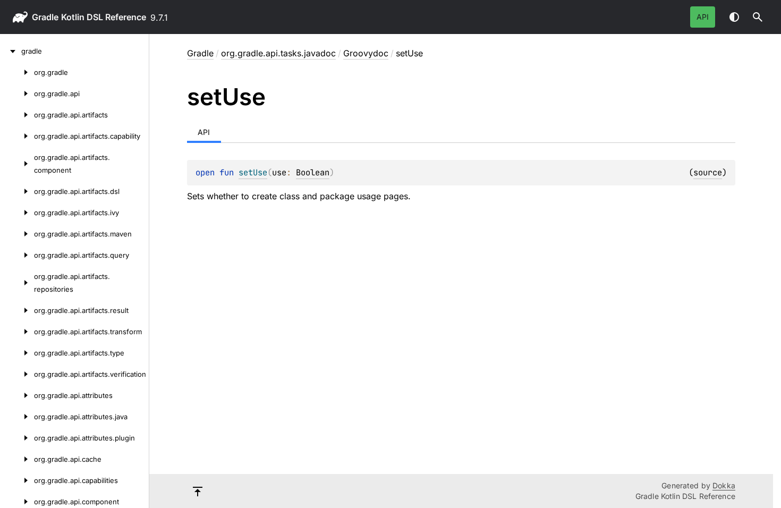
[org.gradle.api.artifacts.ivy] (17, 212)
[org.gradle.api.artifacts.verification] (17, 374)
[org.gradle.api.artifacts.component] (17, 164)
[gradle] (10, 51)
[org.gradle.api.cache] (17, 459)
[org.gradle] (17, 72)
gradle (45, 17)
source (707, 172)
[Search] (757, 17)
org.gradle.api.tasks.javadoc (278, 53)
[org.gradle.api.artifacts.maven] (17, 233)
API (703, 16)
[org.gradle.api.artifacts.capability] (17, 136)
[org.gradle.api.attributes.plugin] (17, 437)
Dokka (723, 485)
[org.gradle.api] (17, 93)
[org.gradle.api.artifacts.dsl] (17, 191)
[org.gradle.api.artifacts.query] (17, 255)
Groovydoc (365, 53)
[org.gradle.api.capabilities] (17, 480)
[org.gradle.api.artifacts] (17, 114)
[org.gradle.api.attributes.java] (17, 416)
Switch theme (734, 17)
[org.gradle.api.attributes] (17, 395)
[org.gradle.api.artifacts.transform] (17, 331)
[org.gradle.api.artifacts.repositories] (17, 283)
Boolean (312, 172)
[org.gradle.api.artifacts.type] (17, 352)
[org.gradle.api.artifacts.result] (17, 310)
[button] (757, 17)
